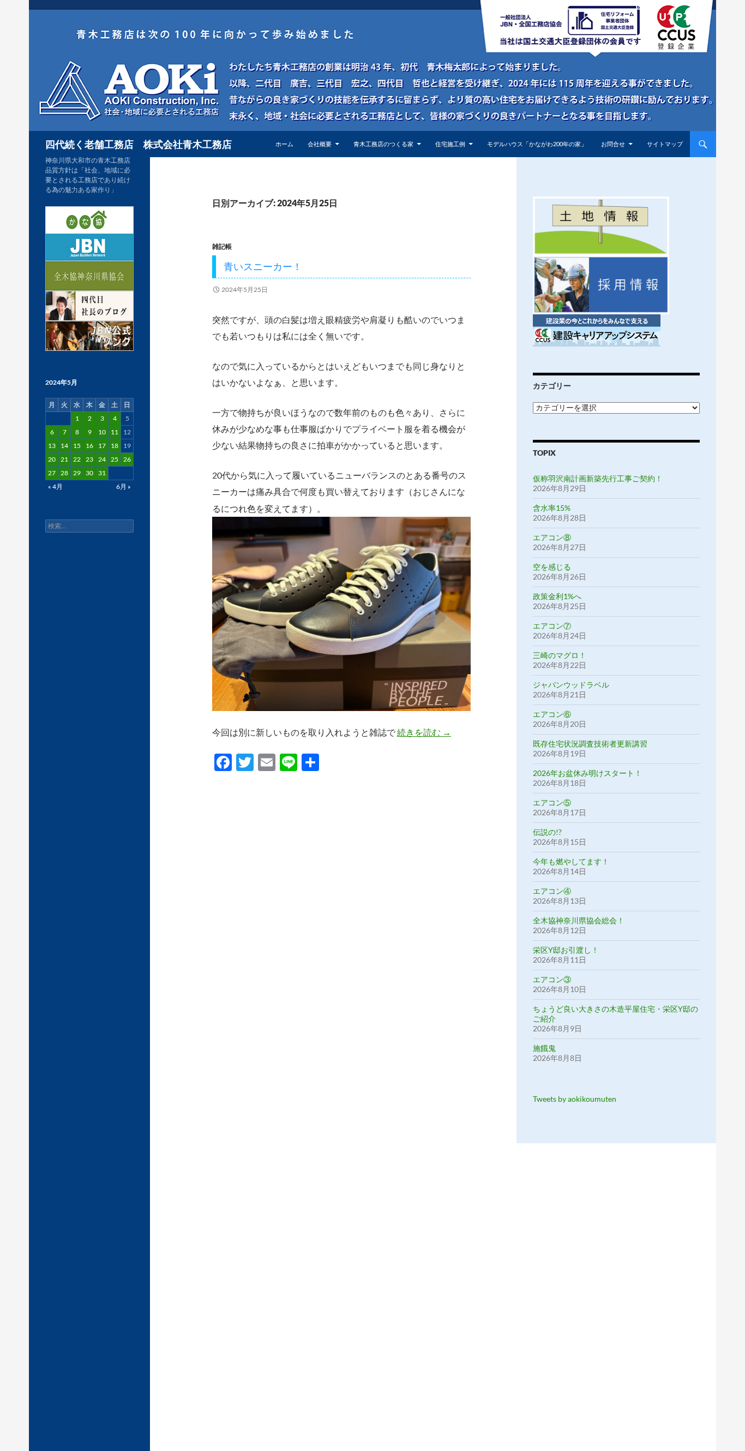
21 (64, 459)
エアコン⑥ (552, 714)
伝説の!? (547, 832)
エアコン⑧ (552, 537)
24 (102, 459)
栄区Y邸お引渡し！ (566, 949)
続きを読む (424, 732)
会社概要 (320, 143)
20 (52, 459)
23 (89, 459)
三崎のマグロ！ (559, 655)
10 (102, 432)
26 (127, 459)
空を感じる (552, 566)
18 (114, 445)
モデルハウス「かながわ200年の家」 (537, 143)
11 (114, 432)
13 (52, 445)
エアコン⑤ (552, 802)
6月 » (123, 486)
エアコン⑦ (552, 625)
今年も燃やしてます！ (571, 861)
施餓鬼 (544, 1048)
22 (77, 459)
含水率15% (551, 507)
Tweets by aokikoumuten (574, 1098)
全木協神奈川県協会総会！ (578, 920)
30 (89, 473)
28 (64, 473)
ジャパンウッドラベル (571, 684)
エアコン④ (552, 890)
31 (102, 473)
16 (89, 445)
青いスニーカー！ (263, 266)
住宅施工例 (450, 143)
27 (52, 473)
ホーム (284, 143)
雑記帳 (222, 246)
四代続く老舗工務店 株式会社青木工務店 (138, 144)
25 (114, 459)
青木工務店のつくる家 (383, 143)
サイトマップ (665, 143)
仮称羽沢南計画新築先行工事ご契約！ (598, 478)
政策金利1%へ (557, 596)
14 (64, 445)
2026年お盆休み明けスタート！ (587, 773)
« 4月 (55, 486)
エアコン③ (552, 979)
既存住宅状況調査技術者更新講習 (590, 743)
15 (77, 445)
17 (102, 445)
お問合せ (613, 143)
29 (77, 473)
